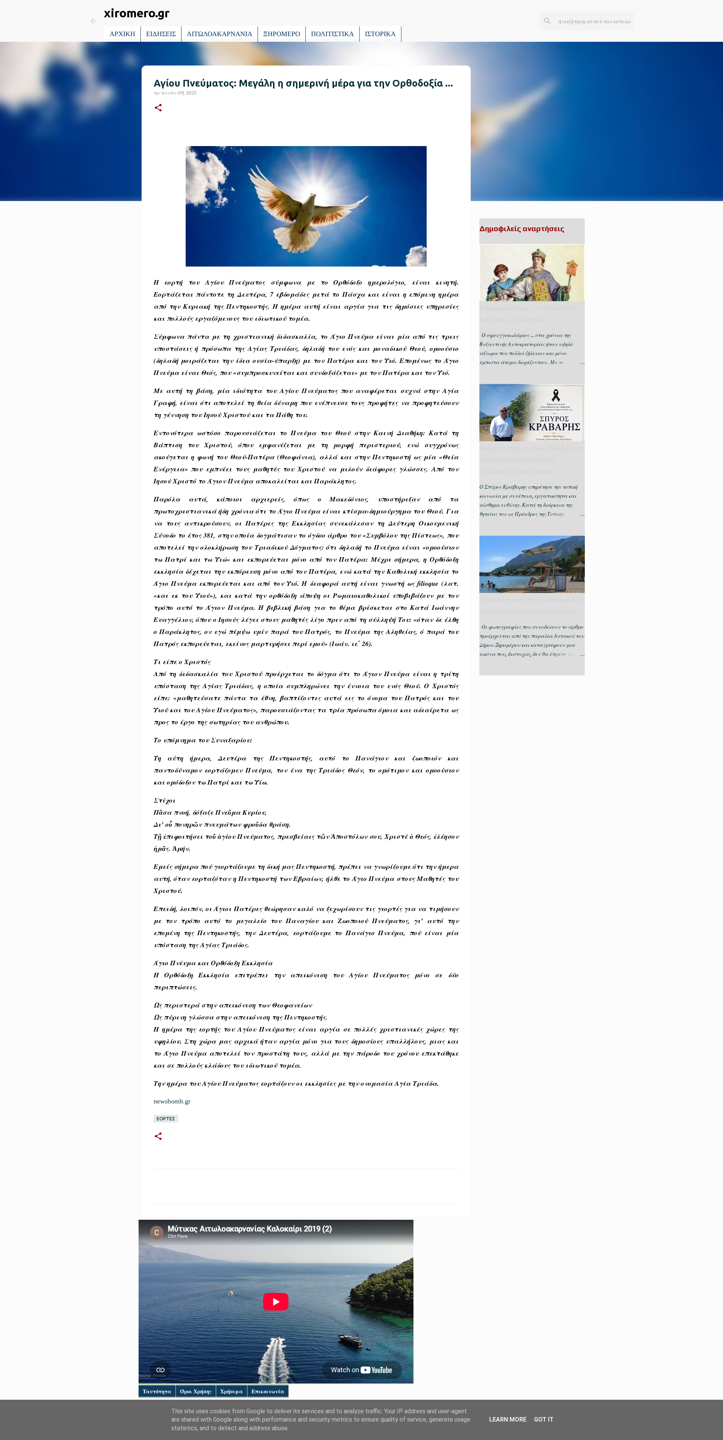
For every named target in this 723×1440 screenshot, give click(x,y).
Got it (544, 1419)
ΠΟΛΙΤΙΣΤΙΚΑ (332, 34)
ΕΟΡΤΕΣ (166, 1118)
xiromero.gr (136, 13)
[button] (158, 108)
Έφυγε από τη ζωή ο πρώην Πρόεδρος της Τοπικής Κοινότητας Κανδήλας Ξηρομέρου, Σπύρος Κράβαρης (531, 460)
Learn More (507, 1419)
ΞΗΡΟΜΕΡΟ (281, 34)
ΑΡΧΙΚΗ (122, 34)
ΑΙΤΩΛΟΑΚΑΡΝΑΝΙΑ (219, 34)
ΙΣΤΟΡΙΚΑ (380, 34)
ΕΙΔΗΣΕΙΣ (161, 34)
